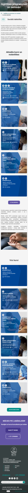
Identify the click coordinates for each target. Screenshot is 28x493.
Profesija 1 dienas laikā (9, 459)
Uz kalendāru (14, 202)
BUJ (16, 467)
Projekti (17, 465)
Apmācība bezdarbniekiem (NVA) (10, 462)
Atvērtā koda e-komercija (20, 491)
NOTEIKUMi (7, 470)
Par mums (7, 465)
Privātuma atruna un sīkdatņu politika (12, 489)
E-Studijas (6, 458)
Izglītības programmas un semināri (12, 13)
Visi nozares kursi (14, 409)
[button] (24, 482)
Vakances (6, 467)
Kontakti (6, 469)
